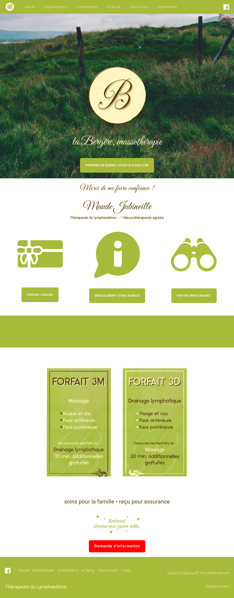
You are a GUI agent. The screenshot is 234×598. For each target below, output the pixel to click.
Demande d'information (117, 546)
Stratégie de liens (217, 586)
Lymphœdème (87, 6)
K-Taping (113, 6)
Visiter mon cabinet (194, 295)
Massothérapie (56, 6)
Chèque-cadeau (40, 294)
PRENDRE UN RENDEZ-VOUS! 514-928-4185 (117, 165)
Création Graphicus (181, 573)
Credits (126, 570)
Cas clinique (139, 6)
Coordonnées (167, 6)
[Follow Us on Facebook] (226, 7)
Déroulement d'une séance (117, 295)
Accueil (30, 6)
